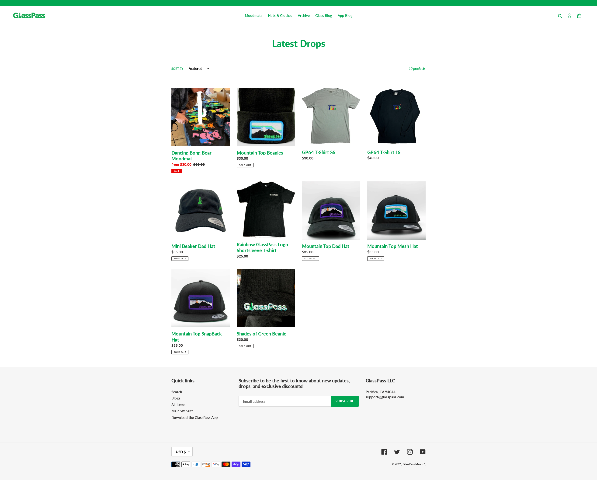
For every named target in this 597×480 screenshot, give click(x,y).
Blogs (175, 398)
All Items (178, 404)
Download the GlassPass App (194, 417)
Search (176, 392)
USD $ (181, 452)
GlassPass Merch (413, 464)
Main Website (182, 411)
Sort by (177, 69)
